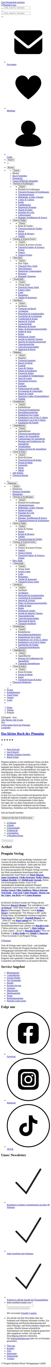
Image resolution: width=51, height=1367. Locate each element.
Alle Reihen (17, 473)
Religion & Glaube (26, 336)
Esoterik (22, 365)
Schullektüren (24, 446)
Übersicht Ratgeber (26, 360)
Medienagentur (13, 993)
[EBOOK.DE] (12, 830)
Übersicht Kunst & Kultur (29, 460)
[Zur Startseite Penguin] (8, 5)
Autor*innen (12, 695)
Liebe (20, 292)
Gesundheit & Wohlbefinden (31, 376)
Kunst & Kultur (20, 452)
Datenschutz (12, 1356)
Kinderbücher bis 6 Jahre (29, 637)
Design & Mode (25, 462)
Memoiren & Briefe (27, 326)
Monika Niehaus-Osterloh (18, 754)
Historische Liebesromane (29, 271)
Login (9, 700)
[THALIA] (10, 825)
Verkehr (21, 399)
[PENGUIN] (15, 835)
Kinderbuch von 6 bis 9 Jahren (32, 420)
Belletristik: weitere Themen (30, 197)
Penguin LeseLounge (16, 1001)
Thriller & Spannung (27, 297)
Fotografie (22, 465)
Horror (21, 231)
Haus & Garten (25, 378)
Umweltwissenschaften (28, 347)
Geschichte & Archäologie (30, 316)
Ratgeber (17, 352)
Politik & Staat (24, 331)
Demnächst (17, 178)
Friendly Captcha (29, 1313)
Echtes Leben (24, 290)
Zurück (16, 171)
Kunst (21, 468)
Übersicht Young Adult (28, 287)
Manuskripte (12, 990)
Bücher (11, 168)
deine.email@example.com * (20, 1302)
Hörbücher (12, 483)
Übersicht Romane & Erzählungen (33, 192)
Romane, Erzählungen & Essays (32, 217)
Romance (22, 273)
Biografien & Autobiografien (31, 313)
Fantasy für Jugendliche (28, 436)
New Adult (18, 258)
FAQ (9, 1351)
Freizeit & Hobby (26, 373)
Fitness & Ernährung (27, 371)
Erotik (21, 202)
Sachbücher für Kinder (28, 422)
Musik (21, 470)
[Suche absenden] (2, 8)
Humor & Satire (25, 210)
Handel (10, 983)
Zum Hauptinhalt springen (13, 2)
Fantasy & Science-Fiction (24, 239)
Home (9, 707)
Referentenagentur (15, 998)
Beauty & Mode (25, 363)
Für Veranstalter (14, 980)
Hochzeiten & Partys (27, 381)
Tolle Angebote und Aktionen (20, 1253)
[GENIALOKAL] (12, 833)
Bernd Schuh (13, 757)
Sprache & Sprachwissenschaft (32, 342)
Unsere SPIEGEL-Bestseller (25, 181)
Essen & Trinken (25, 368)
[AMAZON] (11, 823)
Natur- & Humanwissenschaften (32, 329)
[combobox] (25, 7)
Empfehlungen (13, 692)
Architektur (23, 311)
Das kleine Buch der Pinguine (22, 733)
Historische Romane (27, 207)
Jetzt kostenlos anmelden (18, 1308)
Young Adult (18, 279)
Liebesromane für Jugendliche (31, 439)
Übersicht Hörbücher (21, 682)
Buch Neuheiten (19, 176)
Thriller (21, 236)
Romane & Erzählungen (23, 184)
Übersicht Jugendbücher (29, 433)
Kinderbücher (19, 402)
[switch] (7, 840)
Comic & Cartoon (26, 199)
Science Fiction (25, 553)
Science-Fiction (25, 255)
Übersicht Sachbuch (27, 308)
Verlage (10, 697)
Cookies (10, 1358)
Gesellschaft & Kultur (28, 319)
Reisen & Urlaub (25, 393)
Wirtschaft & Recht (26, 349)
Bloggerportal (13, 973)
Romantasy (23, 295)
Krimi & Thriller (20, 220)
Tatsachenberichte (26, 344)
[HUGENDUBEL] (13, 828)
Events (10, 690)
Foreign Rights (13, 978)
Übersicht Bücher (20, 475)
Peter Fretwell (13, 749)
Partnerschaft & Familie (28, 388)
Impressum (12, 1353)
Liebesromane (24, 215)
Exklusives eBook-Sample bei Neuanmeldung (27, 1300)
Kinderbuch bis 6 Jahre (28, 415)
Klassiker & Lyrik (26, 212)
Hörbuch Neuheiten (21, 491)
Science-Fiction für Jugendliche (32, 449)
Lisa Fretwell (13, 752)
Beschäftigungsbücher (28, 412)
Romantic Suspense (27, 276)
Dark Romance (25, 268)
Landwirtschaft (25, 324)
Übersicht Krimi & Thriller (30, 228)
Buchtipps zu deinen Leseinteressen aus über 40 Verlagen (28, 1206)
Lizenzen (11, 988)
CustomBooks (13, 975)
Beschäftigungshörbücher (29, 634)
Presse (9, 996)
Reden (21, 334)
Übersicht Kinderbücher (29, 410)
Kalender (22, 386)
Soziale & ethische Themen (30, 339)
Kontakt (10, 1348)
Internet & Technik (26, 321)
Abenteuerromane (26, 194)
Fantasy (21, 252)
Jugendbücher (19, 425)
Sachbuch (18, 300)
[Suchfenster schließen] (2, 11)
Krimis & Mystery (26, 233)
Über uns (11, 1346)
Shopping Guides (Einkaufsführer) (33, 396)
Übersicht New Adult (27, 266)
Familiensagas (24, 205)
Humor (21, 383)
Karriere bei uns (14, 985)
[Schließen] (8, 481)
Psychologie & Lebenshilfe (30, 391)
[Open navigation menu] (8, 163)
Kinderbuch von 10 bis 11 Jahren (33, 417)
